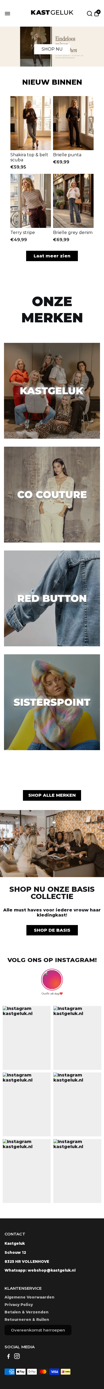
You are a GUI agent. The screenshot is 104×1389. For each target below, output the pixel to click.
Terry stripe (22, 232)
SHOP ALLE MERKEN (52, 795)
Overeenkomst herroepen (38, 1330)
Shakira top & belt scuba (29, 157)
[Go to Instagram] (17, 1356)
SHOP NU (52, 49)
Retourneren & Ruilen (27, 1319)
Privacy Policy (19, 1304)
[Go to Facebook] (8, 1356)
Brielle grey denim (73, 232)
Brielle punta (67, 154)
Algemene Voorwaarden (29, 1297)
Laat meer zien (52, 255)
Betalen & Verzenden (27, 1312)
